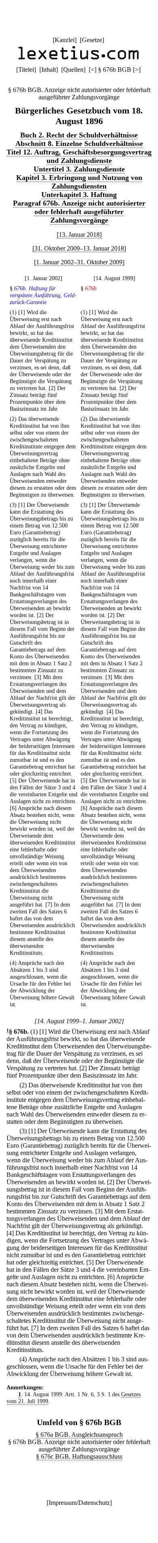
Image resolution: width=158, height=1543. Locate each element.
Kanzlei (65, 39)
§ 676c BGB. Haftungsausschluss (79, 1456)
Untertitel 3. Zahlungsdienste (79, 169)
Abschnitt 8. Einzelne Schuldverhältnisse (79, 143)
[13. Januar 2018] (79, 234)
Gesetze (92, 39)
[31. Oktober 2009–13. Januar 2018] (79, 248)
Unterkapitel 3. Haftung (79, 195)
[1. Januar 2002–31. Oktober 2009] (79, 262)
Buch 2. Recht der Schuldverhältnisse (79, 135)
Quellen (73, 69)
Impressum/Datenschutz (79, 1502)
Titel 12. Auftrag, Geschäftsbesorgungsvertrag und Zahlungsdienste (79, 156)
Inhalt (48, 69)
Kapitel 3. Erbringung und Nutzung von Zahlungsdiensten (79, 182)
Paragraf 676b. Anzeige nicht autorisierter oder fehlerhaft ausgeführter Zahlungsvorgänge (79, 211)
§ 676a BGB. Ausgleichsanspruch (79, 1434)
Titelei (26, 69)
